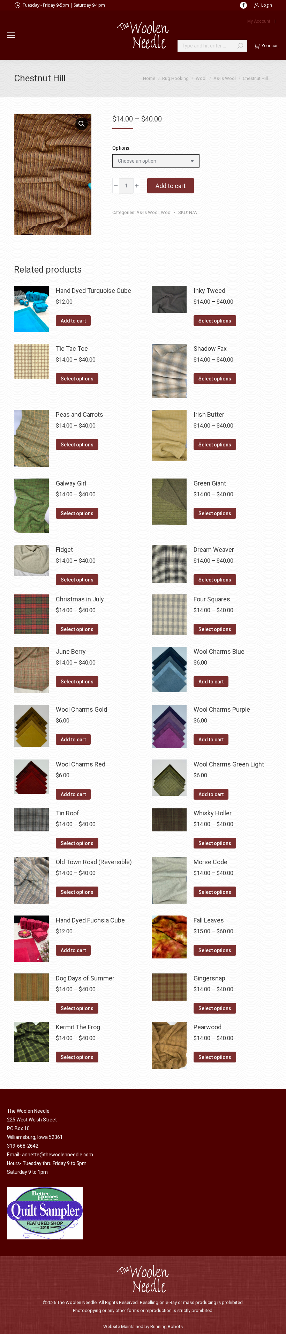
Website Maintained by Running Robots (143, 1326)
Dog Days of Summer (85, 978)
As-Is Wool (147, 212)
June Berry (71, 651)
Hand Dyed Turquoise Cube (93, 290)
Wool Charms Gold (81, 709)
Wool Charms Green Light (229, 764)
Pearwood (207, 1027)
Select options (214, 321)
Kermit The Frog (78, 1027)
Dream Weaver (214, 549)
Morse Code (210, 862)
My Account (258, 21)
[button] (81, 124)
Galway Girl (71, 483)
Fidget (64, 549)
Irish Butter (209, 414)
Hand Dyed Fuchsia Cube (90, 920)
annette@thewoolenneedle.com (57, 1154)
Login (266, 5)
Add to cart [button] (73, 321)
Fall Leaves (209, 920)
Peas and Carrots (79, 414)
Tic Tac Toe (72, 348)
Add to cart (171, 186)
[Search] (240, 46)
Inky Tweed (209, 290)
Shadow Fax (210, 348)
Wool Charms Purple (222, 709)
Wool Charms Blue (219, 651)
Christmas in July (80, 599)
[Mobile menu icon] (11, 35)
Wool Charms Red (80, 764)
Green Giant (210, 483)
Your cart (270, 45)
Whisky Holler (213, 813)
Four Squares (212, 599)
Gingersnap (209, 978)
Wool (166, 212)
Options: (121, 148)
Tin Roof (67, 813)
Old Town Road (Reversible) (94, 862)
